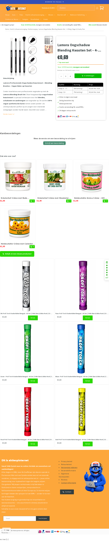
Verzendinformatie (68, 470)
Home (7, 29)
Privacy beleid (66, 461)
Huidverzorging (32, 29)
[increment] (70, 76)
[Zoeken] (92, 8)
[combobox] (76, 8)
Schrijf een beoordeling (54, 143)
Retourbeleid (66, 464)
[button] (14, 15)
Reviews (64, 480)
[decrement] (61, 76)
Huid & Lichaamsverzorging (18, 29)
